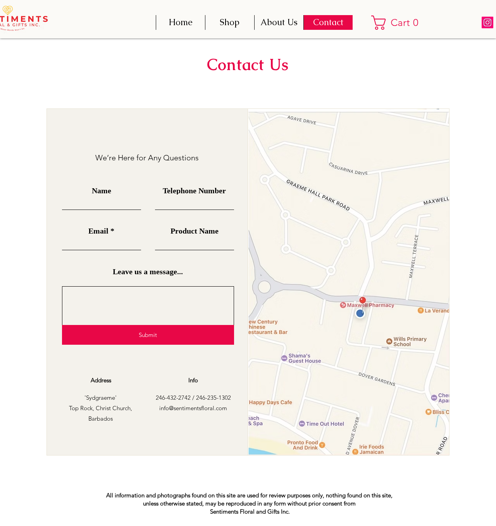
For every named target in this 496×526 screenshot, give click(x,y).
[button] (398, 22)
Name (101, 190)
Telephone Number (194, 190)
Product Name (194, 231)
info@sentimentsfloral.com (193, 408)
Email (98, 231)
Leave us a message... (148, 271)
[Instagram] (487, 22)
